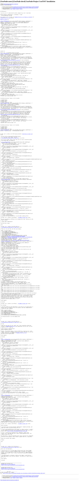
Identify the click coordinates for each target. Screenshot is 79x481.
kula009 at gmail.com (22, 217)
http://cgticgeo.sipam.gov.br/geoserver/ (20, 240)
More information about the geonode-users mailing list (9, 480)
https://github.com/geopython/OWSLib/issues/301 (10, 114)
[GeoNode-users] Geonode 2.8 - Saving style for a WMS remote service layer (25, 7)
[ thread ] (14, 8)
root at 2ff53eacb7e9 (4, 21)
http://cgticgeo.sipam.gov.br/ (11, 237)
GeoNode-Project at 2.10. (21, 332)
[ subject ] (17, 8)
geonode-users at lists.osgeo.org (8, 464)
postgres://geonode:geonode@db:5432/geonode (16, 236)
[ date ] (11, 8)
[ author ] (21, 8)
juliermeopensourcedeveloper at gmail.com (9, 227)
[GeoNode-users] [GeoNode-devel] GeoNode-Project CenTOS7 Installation (26, 6)
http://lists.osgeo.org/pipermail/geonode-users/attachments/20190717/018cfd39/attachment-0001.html (24, 473)
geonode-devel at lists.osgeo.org (8, 468)
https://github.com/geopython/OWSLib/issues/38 (10, 109)
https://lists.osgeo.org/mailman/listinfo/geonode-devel (13, 469)
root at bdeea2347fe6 (5, 179)
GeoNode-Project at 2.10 (5, 17)
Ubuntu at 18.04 (3, 19)
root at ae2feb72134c (4, 53)
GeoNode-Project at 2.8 (10, 326)
